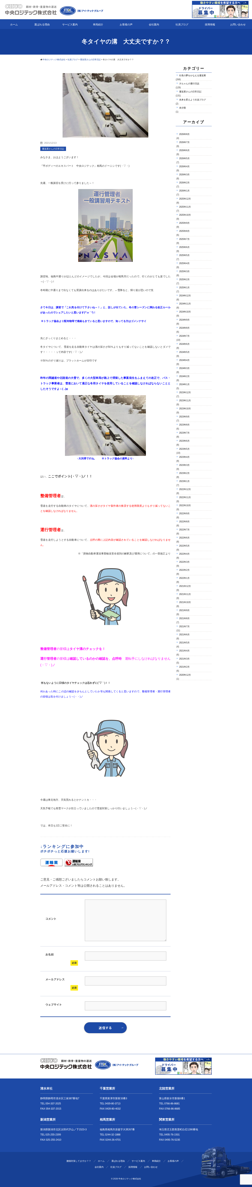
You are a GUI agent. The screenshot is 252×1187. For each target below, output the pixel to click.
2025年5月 (184, 255)
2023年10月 (185, 408)
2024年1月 (184, 384)
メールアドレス (55, 979)
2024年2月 (184, 376)
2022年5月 (184, 545)
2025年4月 (184, 263)
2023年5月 (184, 449)
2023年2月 (184, 473)
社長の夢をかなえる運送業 (192, 75)
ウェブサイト (53, 1004)
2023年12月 (185, 392)
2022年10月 (185, 505)
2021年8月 (184, 618)
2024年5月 (184, 352)
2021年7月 (184, 626)
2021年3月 (184, 658)
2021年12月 (185, 586)
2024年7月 (184, 336)
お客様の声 (126, 24)
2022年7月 (184, 529)
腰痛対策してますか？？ (79, 1161)
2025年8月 (184, 231)
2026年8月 (184, 134)
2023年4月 (184, 457)
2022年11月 (185, 497)
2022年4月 (184, 554)
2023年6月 (184, 441)
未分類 (182, 107)
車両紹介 (98, 24)
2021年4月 (184, 650)
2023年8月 (184, 424)
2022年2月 (184, 570)
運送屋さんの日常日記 (190, 91)
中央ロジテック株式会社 (129, 1179)
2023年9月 (184, 416)
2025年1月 (184, 287)
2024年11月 (185, 303)
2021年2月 (184, 667)
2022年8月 (184, 521)
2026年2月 (184, 182)
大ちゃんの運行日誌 (189, 83)
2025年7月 (184, 239)
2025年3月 (184, 271)
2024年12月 (185, 295)
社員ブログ (182, 24)
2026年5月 (184, 158)
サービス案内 (70, 24)
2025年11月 (185, 207)
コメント (50, 919)
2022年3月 (184, 562)
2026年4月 (184, 166)
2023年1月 (184, 481)
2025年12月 (185, 198)
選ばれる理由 (42, 24)
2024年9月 (184, 320)
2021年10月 (185, 602)
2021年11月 (185, 594)
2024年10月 (185, 311)
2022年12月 (185, 489)
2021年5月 (184, 642)
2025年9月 (184, 223)
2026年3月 (184, 174)
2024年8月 (184, 328)
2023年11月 (185, 400)
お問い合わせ (238, 24)
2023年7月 (184, 432)
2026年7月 (184, 142)
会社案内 (154, 24)
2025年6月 (184, 247)
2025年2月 (184, 279)
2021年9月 (184, 610)
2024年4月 (184, 360)
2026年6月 (184, 150)
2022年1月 (184, 578)
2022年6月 (184, 537)
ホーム (14, 24)
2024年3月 (184, 368)
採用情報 (210, 24)
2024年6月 (184, 344)
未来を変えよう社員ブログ (192, 99)
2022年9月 (184, 513)
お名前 (49, 954)
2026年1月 (184, 190)
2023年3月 (184, 465)
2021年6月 (184, 634)
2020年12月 (185, 675)
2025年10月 (185, 215)
